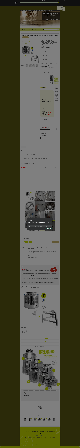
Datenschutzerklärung (30, 224)
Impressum (34, 224)
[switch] (30, 226)
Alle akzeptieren (49, 228)
